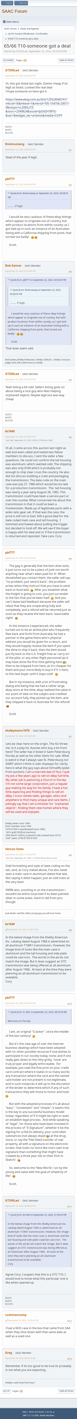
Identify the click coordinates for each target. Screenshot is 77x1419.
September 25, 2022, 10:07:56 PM (23, 1320)
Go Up (6, 1391)
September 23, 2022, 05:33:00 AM (20, 736)
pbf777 (10, 179)
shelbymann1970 (17, 730)
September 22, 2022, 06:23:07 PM (20, 379)
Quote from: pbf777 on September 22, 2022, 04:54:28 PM (38, 279)
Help (24, 1411)
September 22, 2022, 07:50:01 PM (20, 436)
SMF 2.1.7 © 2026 (30, 1415)
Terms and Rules (36, 1411)
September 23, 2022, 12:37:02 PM (20, 854)
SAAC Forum (14, 11)
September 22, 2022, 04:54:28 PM (20, 184)
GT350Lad (12, 70)
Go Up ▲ (50, 1411)
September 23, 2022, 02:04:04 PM (20, 1003)
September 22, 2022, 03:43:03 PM (20, 75)
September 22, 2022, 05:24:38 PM (20, 271)
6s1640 (10, 431)
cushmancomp (16, 1315)
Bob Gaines (13, 266)
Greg (8, 1353)
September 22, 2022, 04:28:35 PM (20, 149)
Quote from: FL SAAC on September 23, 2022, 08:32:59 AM (38, 1012)
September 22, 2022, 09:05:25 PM (20, 558)
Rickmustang (14, 144)
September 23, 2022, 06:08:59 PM (20, 1206)
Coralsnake (41, 33)
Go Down (8, 60)
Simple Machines (47, 1415)
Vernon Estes (14, 849)
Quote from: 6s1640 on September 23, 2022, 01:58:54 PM (38, 1214)
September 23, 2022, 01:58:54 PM (23, 929)
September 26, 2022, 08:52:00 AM (20, 1358)
